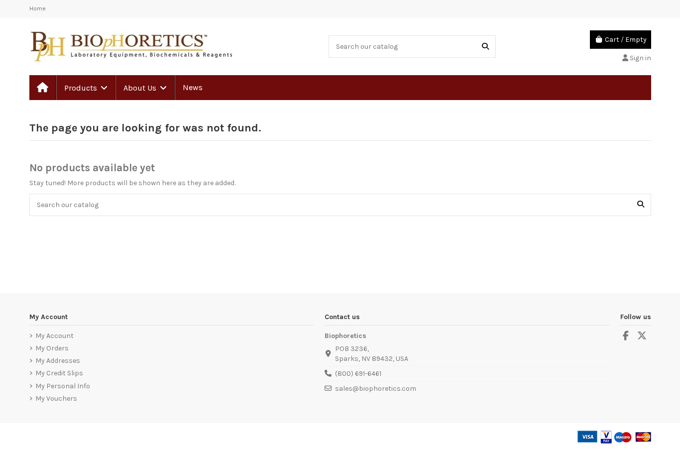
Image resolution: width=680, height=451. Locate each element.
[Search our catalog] (485, 46)
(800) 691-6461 (358, 373)
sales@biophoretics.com (375, 388)
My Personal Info (62, 386)
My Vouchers (56, 398)
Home (37, 8)
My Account (54, 336)
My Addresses (57, 360)
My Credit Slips (59, 373)
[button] (85, 87)
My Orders (52, 348)
